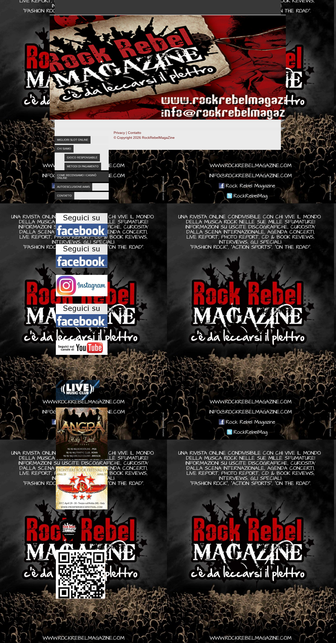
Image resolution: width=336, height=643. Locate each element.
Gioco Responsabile (82, 157)
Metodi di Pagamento (83, 166)
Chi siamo (64, 148)
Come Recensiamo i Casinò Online (76, 176)
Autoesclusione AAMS (73, 186)
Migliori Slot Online (72, 139)
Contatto (64, 195)
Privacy (119, 133)
